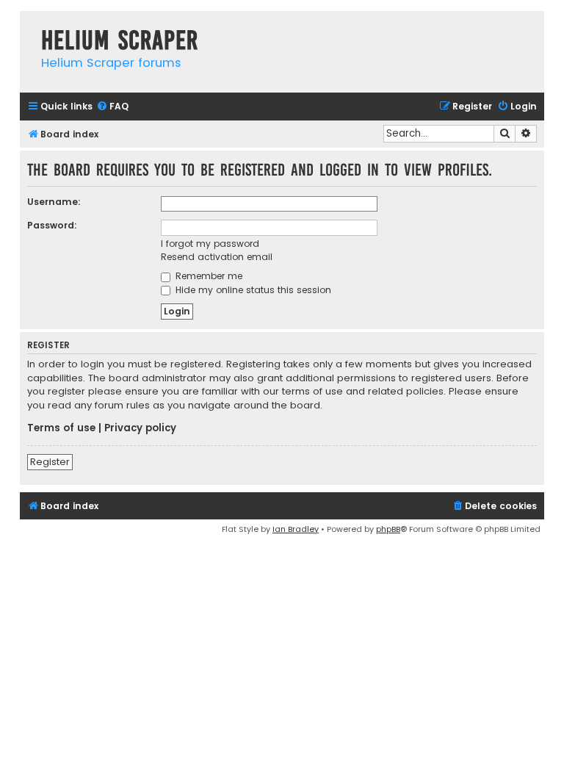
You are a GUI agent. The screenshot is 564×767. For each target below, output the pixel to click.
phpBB (388, 529)
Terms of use (61, 428)
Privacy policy (140, 428)
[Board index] (27, 25)
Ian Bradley (295, 529)
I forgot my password (210, 243)
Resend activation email (216, 256)
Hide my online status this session (252, 290)
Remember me (207, 276)
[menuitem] (112, 107)
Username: (54, 201)
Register (50, 462)
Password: (52, 225)
